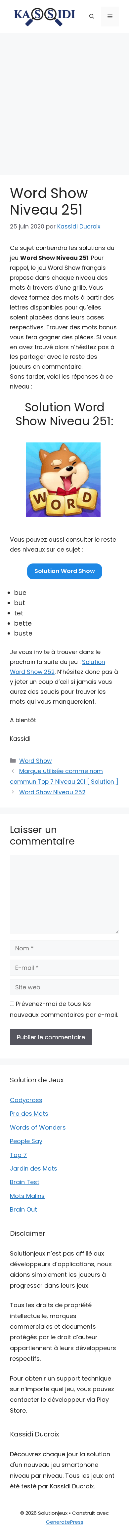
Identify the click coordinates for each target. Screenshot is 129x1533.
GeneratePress (64, 1521)
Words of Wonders (38, 1127)
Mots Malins (27, 1196)
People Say (26, 1141)
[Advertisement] (64, 100)
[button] (92, 16)
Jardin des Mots (33, 1168)
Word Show (35, 761)
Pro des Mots (29, 1113)
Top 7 (18, 1155)
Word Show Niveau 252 (52, 792)
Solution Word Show (64, 571)
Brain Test (24, 1182)
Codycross (26, 1100)
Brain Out (23, 1209)
